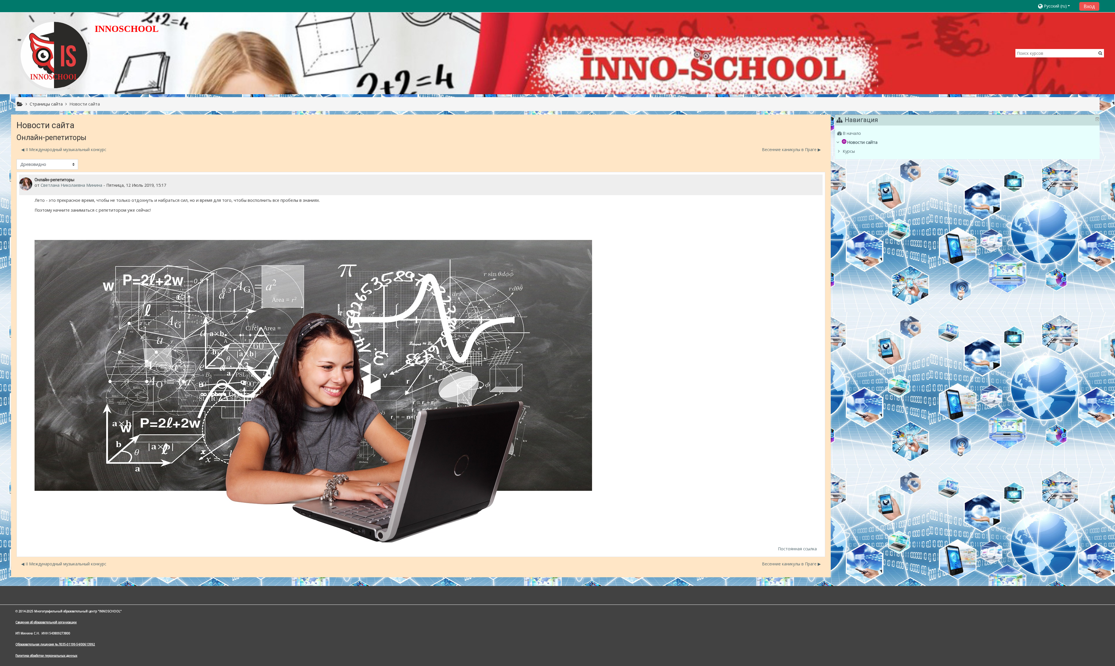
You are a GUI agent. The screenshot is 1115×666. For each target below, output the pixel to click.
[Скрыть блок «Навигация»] (1097, 119)
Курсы (849, 151)
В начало (852, 133)
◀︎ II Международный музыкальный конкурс (63, 149)
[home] (54, 55)
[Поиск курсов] (1100, 53)
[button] (1056, 5)
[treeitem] (968, 133)
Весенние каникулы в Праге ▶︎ (791, 149)
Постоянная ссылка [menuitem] (797, 548)
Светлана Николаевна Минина (71, 185)
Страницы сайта (46, 104)
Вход (1089, 6)
